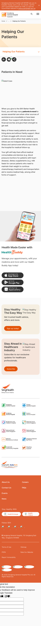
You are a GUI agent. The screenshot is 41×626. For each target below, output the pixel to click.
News (4, 499)
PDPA (4, 552)
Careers (25, 482)
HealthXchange (13, 514)
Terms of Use (6, 547)
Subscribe (11, 369)
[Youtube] (22, 528)
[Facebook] (4, 528)
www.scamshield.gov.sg (26, 8)
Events (5, 493)
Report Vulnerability (9, 557)
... (8, 21)
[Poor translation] (7, 596)
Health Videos (30, 514)
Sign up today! (13, 328)
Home (3, 21)
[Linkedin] (16, 528)
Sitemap (23, 547)
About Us (6, 482)
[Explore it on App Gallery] (13, 289)
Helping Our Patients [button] (14, 51)
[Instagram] (10, 528)
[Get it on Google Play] (13, 282)
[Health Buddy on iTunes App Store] (13, 275)
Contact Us (6, 488)
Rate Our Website (27, 552)
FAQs (24, 488)
